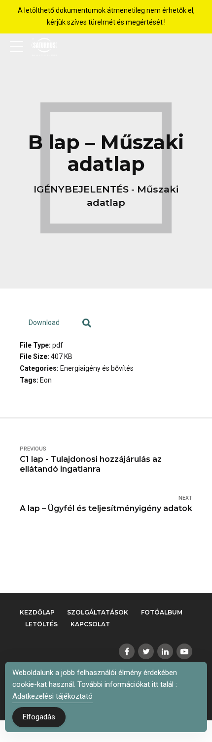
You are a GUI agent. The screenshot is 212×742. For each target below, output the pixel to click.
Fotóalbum (161, 612)
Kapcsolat (90, 624)
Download (44, 322)
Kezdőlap (37, 612)
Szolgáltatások (97, 612)
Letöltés (41, 624)
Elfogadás (39, 716)
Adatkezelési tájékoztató (52, 696)
